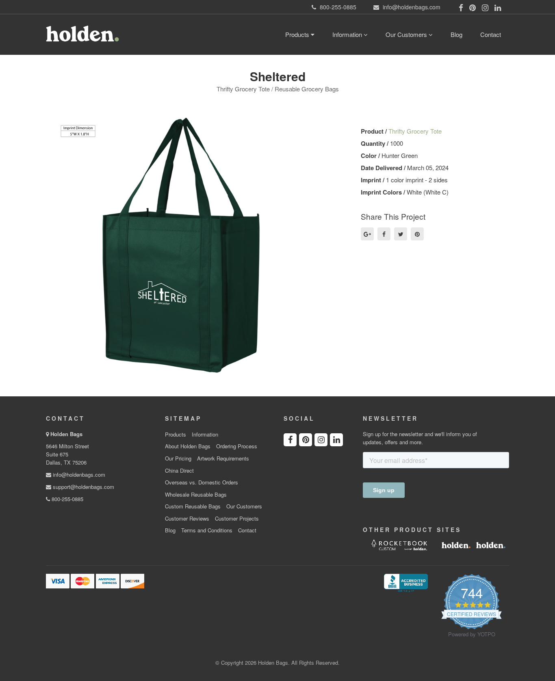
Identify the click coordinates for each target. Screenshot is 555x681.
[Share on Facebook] (383, 233)
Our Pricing (178, 458)
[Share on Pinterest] (417, 233)
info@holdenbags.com (78, 474)
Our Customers (407, 34)
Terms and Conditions (206, 530)
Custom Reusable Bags (193, 506)
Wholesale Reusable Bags (196, 494)
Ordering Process (236, 446)
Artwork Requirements (223, 458)
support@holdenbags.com (82, 487)
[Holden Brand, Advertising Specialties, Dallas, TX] (406, 582)
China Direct (179, 470)
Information (348, 34)
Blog (456, 34)
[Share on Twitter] (400, 233)
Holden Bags (66, 434)
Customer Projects (237, 518)
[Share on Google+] (367, 233)
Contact (490, 34)
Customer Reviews (187, 518)
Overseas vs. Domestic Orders (201, 482)
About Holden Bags (187, 446)
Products (298, 34)
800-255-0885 (66, 499)
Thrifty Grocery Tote (415, 131)
